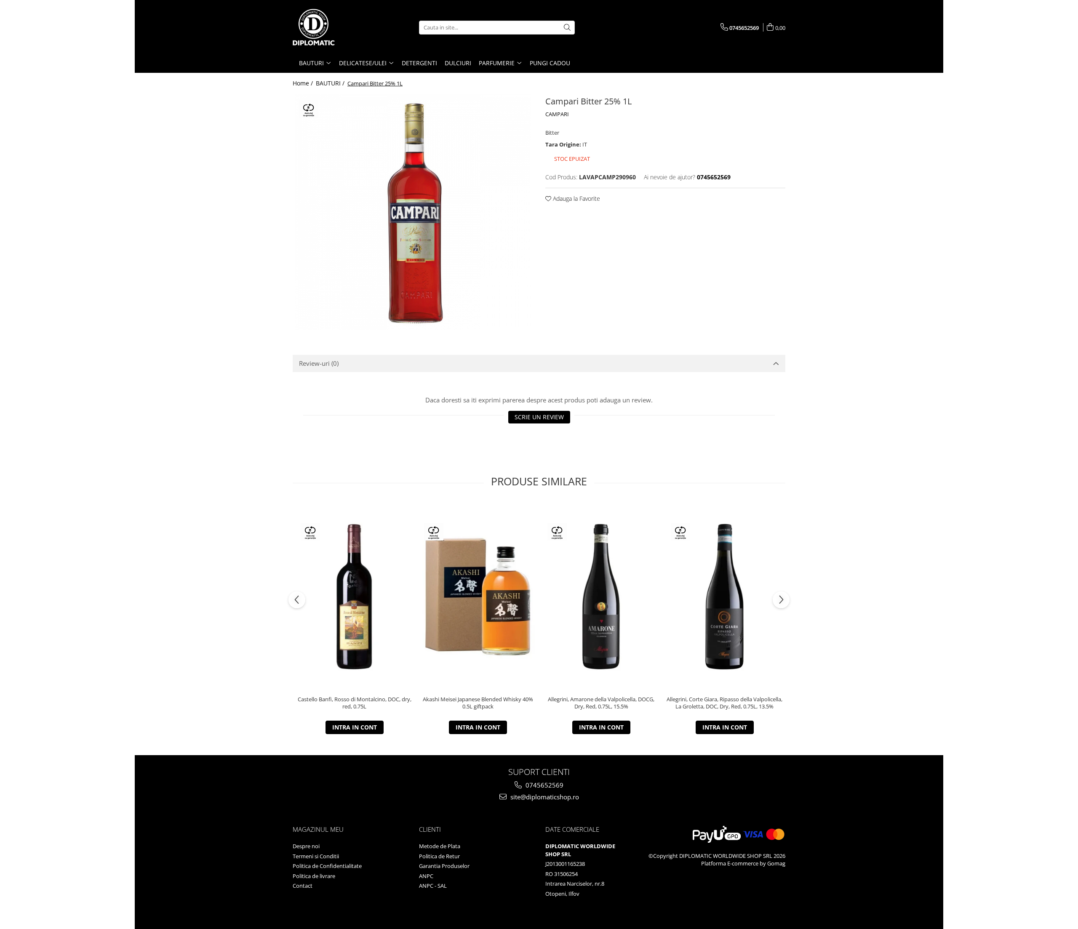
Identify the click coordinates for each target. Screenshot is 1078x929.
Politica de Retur (439, 856)
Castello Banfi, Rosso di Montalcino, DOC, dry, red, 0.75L (354, 703)
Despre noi (306, 846)
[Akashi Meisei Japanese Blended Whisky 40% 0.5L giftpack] (478, 596)
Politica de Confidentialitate (327, 866)
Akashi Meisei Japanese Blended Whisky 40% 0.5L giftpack (478, 703)
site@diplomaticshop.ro (544, 797)
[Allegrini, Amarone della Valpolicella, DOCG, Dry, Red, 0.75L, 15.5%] (601, 596)
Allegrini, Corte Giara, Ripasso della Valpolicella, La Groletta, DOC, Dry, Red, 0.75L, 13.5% (724, 703)
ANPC (426, 876)
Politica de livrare (314, 876)
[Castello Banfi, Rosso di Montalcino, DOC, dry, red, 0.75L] (354, 596)
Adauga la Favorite (575, 198)
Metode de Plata (439, 846)
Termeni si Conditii (316, 856)
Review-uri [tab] (319, 363)
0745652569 (543, 785)
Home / (304, 83)
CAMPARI (557, 114)
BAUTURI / (331, 83)
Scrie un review (539, 417)
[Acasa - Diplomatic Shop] (335, 27)
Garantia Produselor (444, 866)
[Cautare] (567, 28)
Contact (302, 885)
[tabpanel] (413, 212)
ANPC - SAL (433, 885)
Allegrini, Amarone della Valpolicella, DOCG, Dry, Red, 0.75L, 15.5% (601, 703)
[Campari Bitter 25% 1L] (413, 212)
